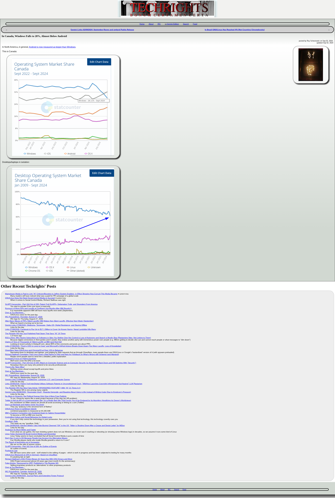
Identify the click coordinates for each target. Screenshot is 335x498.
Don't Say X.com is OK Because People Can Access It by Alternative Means (36, 438)
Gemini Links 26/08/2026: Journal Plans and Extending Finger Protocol (34, 476)
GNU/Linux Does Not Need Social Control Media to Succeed (30, 298)
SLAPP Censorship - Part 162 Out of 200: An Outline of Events (31, 446)
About (151, 24)
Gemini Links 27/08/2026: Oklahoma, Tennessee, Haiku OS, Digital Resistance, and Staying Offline (46, 325)
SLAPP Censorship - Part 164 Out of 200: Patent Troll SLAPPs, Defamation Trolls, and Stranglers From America (51, 304)
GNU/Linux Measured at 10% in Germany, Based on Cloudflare (31, 455)
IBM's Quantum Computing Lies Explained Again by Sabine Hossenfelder (35, 413)
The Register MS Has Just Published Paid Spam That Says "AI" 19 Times (35, 333)
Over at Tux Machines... (15, 313)
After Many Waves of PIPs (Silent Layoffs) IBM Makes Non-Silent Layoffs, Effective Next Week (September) (49, 321)
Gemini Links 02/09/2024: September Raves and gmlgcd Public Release (102, 30)
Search (186, 24)
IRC (159, 24)
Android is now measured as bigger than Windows (52, 47)
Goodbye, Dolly (11, 421)
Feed (195, 24)
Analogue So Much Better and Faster (20, 430)
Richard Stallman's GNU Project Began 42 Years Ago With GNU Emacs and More (38, 459)
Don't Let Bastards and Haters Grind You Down (24, 405)
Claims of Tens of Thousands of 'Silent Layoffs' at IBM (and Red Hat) (33, 342)
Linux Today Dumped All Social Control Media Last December (30, 434)
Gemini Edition (173, 24)
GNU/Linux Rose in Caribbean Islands (21, 409)
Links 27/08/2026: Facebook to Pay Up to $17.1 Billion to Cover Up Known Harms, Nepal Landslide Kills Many (50, 329)
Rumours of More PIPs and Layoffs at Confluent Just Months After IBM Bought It (38, 308)
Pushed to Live (11, 451)
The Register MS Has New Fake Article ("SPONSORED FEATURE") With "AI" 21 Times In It (42, 388)
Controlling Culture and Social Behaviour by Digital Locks (28, 417)
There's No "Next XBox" (15, 367)
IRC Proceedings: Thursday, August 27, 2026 (23, 317)
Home (141, 24)
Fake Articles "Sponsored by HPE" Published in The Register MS (31, 463)
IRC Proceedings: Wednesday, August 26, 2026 (24, 375)
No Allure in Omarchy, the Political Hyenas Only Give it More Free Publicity (35, 396)
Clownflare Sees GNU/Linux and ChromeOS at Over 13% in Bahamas (34, 350)
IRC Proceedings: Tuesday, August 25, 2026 (23, 471)
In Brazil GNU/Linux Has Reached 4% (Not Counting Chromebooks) (235, 30)
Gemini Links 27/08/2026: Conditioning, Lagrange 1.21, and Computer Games (37, 379)
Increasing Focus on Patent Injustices (20, 359)
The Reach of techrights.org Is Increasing (22, 442)
